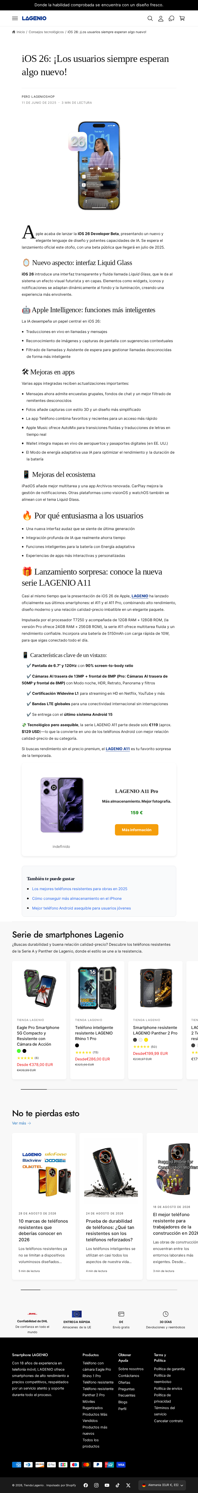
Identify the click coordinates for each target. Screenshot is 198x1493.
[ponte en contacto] (171, 18)
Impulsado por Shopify (61, 1485)
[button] (15, 18)
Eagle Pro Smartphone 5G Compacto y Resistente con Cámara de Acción (38, 1036)
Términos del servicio (164, 1411)
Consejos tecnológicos (46, 32)
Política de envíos (168, 1388)
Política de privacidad (162, 1398)
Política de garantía (169, 1369)
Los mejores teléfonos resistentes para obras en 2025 (79, 889)
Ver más (19, 1123)
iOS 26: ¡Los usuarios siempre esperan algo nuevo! (107, 32)
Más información (136, 830)
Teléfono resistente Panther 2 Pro (98, 1392)
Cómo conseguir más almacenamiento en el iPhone (76, 898)
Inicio (21, 32)
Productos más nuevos (95, 1430)
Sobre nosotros (131, 1369)
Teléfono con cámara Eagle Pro (97, 1366)
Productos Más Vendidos (95, 1417)
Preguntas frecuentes (126, 1392)
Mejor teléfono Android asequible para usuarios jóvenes (81, 908)
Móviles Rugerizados (93, 1404)
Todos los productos (91, 1443)
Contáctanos (128, 1376)
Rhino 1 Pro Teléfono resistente (98, 1379)
